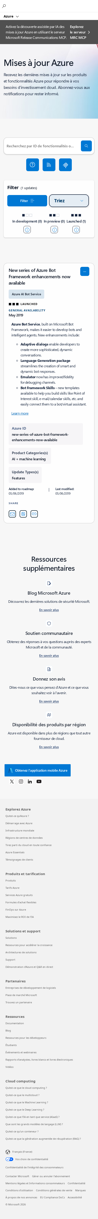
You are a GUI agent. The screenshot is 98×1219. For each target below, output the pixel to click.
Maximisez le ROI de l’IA (19, 917)
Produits (10, 880)
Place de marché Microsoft (21, 995)
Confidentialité (76, 1183)
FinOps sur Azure (15, 909)
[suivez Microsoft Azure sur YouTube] (39, 781)
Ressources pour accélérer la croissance (28, 945)
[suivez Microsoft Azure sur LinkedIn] (30, 781)
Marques (80, 1190)
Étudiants (11, 1045)
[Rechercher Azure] (4, 6)
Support (10, 959)
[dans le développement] (27, 229)
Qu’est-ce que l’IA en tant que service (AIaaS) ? (32, 1117)
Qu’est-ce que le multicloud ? (22, 1095)
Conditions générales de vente (54, 1190)
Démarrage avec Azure (18, 823)
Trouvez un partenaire (18, 1002)
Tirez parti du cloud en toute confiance (28, 845)
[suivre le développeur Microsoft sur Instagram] (21, 781)
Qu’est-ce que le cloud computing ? (26, 1087)
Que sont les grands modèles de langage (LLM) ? (34, 1124)
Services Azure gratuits (19, 895)
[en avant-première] (54, 229)
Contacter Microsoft (17, 1176)
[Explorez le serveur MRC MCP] (65, 164)
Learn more (19, 413)
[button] (32, 164)
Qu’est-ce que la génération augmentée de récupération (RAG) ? (43, 1138)
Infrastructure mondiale (19, 830)
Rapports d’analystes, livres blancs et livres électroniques (39, 1059)
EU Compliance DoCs (52, 1197)
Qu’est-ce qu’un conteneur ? (22, 1131)
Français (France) (22, 1151)
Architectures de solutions (20, 952)
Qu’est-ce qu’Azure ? (17, 816)
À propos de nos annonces (21, 1197)
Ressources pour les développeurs (25, 1037)
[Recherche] (86, 145)
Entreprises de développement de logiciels (30, 987)
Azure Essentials (14, 852)
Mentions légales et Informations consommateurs (35, 1183)
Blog (8, 1030)
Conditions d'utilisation (19, 1190)
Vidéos (9, 1067)
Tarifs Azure (12, 887)
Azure (9, 16)
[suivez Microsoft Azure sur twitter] (12, 781)
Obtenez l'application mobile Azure (41, 770)
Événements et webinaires (20, 1052)
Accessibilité (75, 1197)
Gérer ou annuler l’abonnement (51, 1176)
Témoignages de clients (19, 859)
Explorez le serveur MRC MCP (78, 32)
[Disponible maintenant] (76, 229)
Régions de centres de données (24, 837)
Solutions (11, 937)
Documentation (14, 1023)
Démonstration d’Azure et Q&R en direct (29, 967)
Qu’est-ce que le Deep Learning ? (24, 1109)
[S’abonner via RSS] (49, 164)
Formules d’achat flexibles (20, 902)
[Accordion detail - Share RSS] (23, 514)
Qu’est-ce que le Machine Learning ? (26, 1102)
